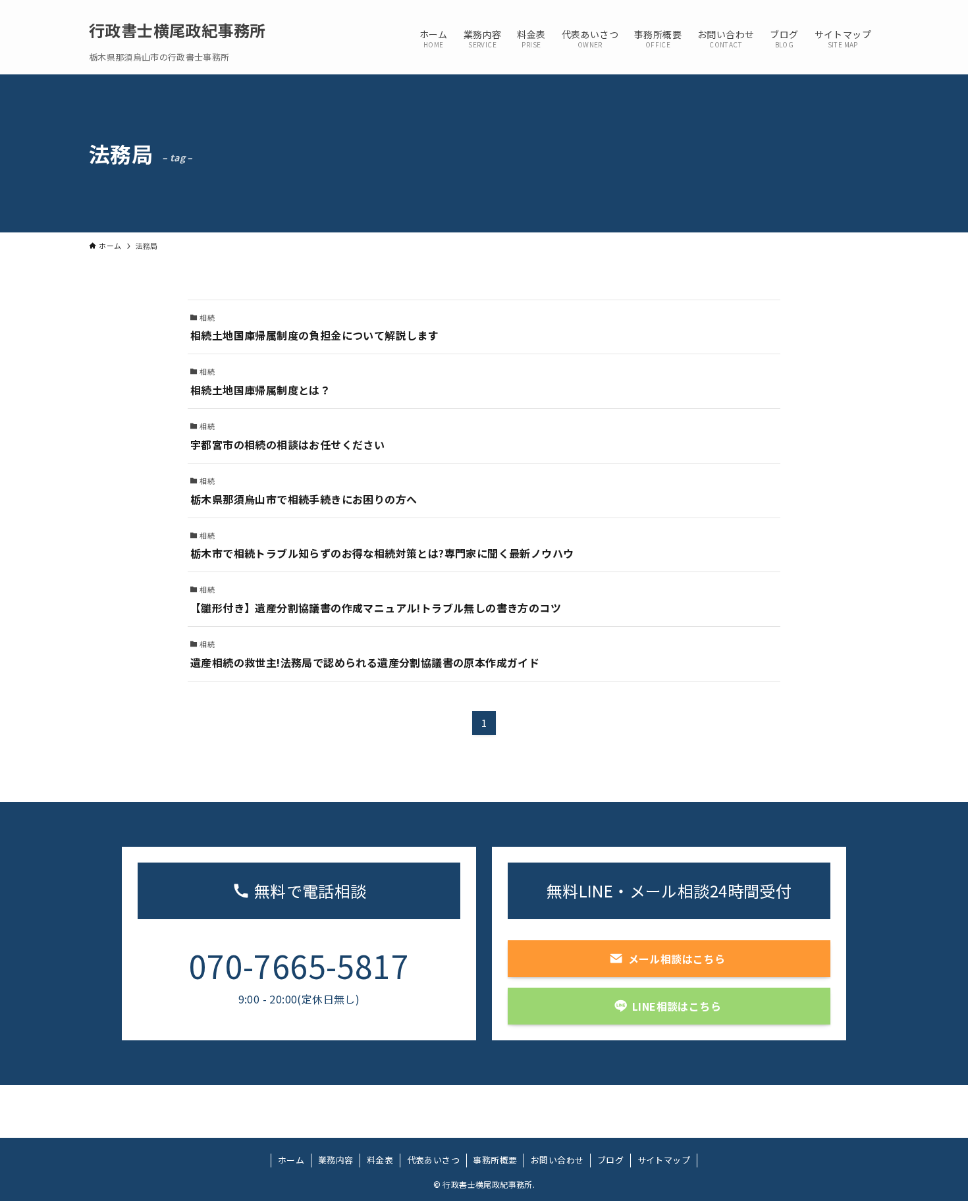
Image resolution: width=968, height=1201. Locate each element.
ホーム (291, 1160)
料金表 (380, 1160)
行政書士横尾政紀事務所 (177, 30)
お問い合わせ (557, 1160)
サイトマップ (663, 1160)
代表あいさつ (433, 1160)
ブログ (610, 1160)
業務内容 (336, 1160)
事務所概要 (495, 1160)
